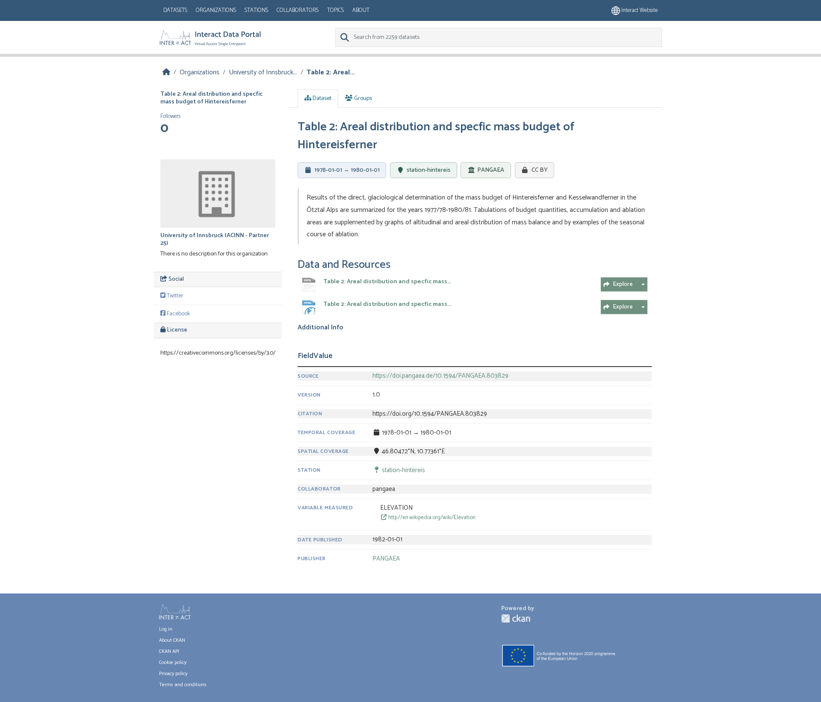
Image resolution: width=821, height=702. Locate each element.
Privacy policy (173, 674)
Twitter (174, 296)
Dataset (321, 98)
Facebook (177, 314)
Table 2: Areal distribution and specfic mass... (387, 282)
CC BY (540, 170)
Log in (165, 629)
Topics (335, 10)
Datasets (175, 10)
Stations (256, 10)
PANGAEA (490, 170)
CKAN (515, 618)
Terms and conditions (183, 685)
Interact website (639, 10)
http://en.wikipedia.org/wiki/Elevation (431, 517)
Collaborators (298, 10)
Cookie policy (172, 662)
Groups (362, 98)
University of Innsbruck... (263, 72)
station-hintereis (428, 170)
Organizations (216, 10)
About (360, 10)
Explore (623, 284)
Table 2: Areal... (331, 72)
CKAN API (169, 651)
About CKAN (172, 640)
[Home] (166, 72)
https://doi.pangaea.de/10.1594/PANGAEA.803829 (440, 376)
